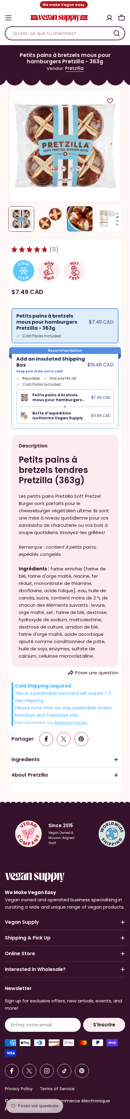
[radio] (65, 325)
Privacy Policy (19, 1089)
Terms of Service (57, 1089)
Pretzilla (74, 68)
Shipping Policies (70, 722)
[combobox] (65, 33)
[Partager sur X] (64, 739)
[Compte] (109, 17)
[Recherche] (116, 33)
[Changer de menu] (8, 17)
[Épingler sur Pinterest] (81, 739)
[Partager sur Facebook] (46, 739)
